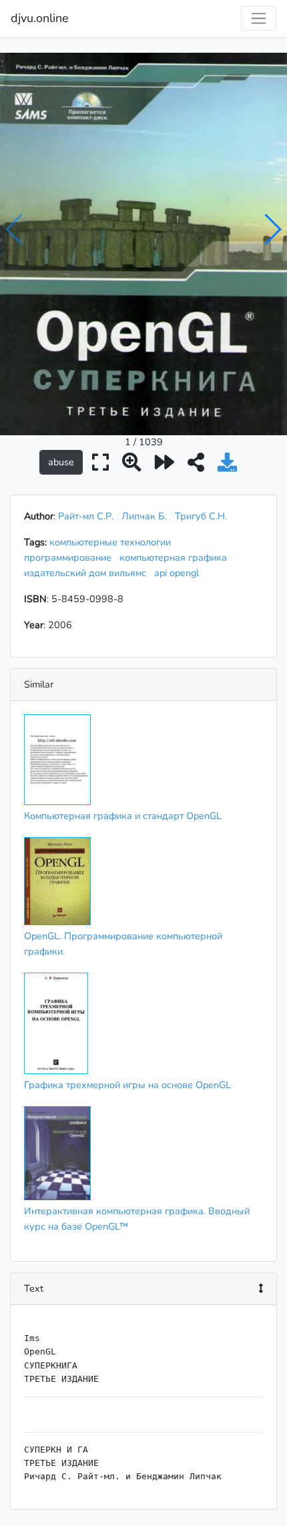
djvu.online (40, 18)
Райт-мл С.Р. (85, 516)
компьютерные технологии (112, 542)
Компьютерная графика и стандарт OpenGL (123, 815)
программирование (70, 557)
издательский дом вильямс (88, 572)
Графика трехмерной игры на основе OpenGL (127, 1084)
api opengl (179, 572)
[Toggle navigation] (258, 18)
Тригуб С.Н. (201, 516)
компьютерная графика (175, 557)
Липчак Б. (144, 516)
